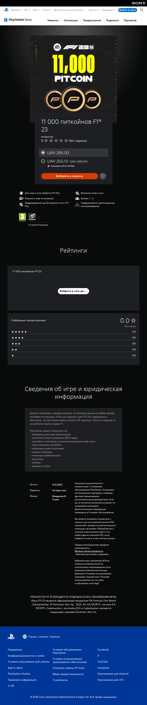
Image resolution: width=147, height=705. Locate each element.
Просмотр (130, 20)
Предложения (92, 20)
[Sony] (139, 5)
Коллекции (71, 20)
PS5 (26, 10)
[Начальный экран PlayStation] (6, 10)
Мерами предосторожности (89, 551)
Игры (35, 10)
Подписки (112, 20)
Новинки (53, 20)
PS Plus (45, 10)
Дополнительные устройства (68, 10)
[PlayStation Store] (18, 19)
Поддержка (107, 10)
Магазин (15, 10)
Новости (93, 10)
